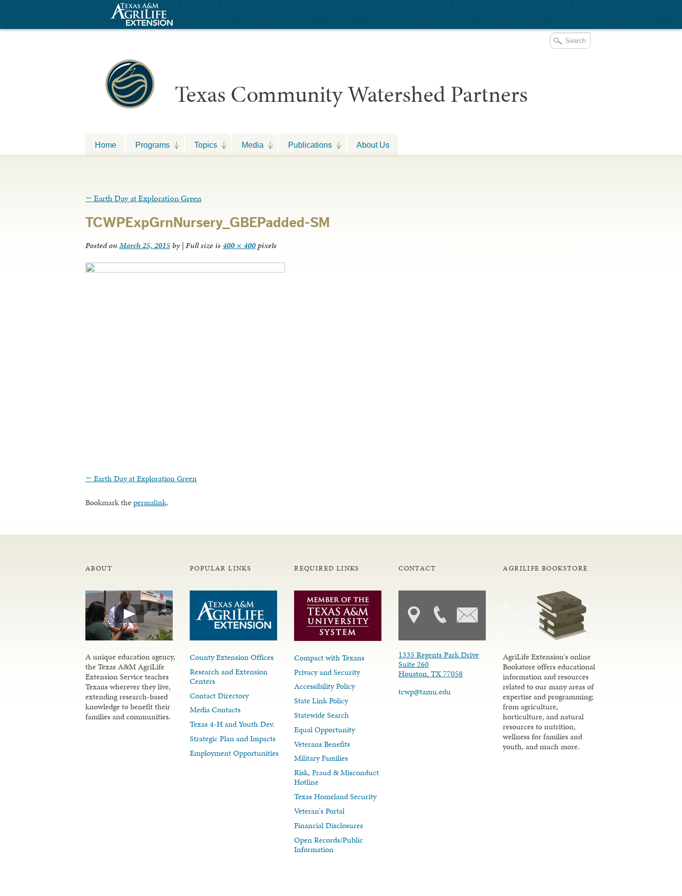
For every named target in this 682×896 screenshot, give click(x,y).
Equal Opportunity (324, 729)
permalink (149, 502)
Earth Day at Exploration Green (143, 198)
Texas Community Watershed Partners (351, 94)
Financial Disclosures (328, 825)
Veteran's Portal (319, 811)
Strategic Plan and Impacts (233, 738)
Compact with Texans (329, 657)
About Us (372, 144)
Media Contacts (215, 709)
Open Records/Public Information (328, 844)
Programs (148, 144)
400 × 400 (239, 245)
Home (105, 144)
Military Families (321, 758)
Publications (305, 144)
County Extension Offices (232, 657)
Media (248, 144)
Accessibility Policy (324, 686)
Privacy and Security (327, 672)
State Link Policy (321, 700)
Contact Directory (219, 695)
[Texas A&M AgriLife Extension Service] (140, 15)
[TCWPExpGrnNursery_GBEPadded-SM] (185, 270)
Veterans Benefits (322, 744)
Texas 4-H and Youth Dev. (232, 724)
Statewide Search (321, 715)
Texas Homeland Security (335, 796)
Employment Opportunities (234, 753)
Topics (201, 144)
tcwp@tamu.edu (424, 691)
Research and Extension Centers (229, 676)
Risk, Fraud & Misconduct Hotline (336, 777)
